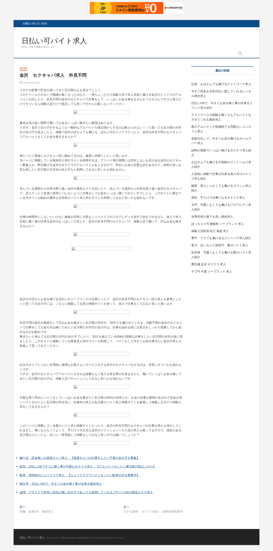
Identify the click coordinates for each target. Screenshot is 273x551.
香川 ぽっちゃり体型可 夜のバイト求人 (219, 245)
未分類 (23, 68)
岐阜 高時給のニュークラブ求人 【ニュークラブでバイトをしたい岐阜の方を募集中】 (79, 475)
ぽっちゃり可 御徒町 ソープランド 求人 (217, 223)
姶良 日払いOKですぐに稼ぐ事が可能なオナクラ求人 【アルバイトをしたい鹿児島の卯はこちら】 (88, 466)
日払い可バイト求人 (54, 40)
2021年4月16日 (31, 82)
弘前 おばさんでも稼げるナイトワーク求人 (221, 84)
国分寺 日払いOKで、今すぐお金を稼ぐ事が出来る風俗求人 (61, 483)
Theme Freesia (68, 537)
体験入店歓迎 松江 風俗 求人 (210, 231)
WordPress (84, 537)
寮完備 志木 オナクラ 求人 (208, 264)
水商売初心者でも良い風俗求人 (212, 216)
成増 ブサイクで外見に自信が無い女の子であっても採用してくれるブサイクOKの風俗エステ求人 (86, 492)
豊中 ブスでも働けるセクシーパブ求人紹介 (221, 238)
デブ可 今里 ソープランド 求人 (211, 271)
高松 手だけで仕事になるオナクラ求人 (218, 197)
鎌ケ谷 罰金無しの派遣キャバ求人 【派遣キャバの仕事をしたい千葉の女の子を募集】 (79, 458)
